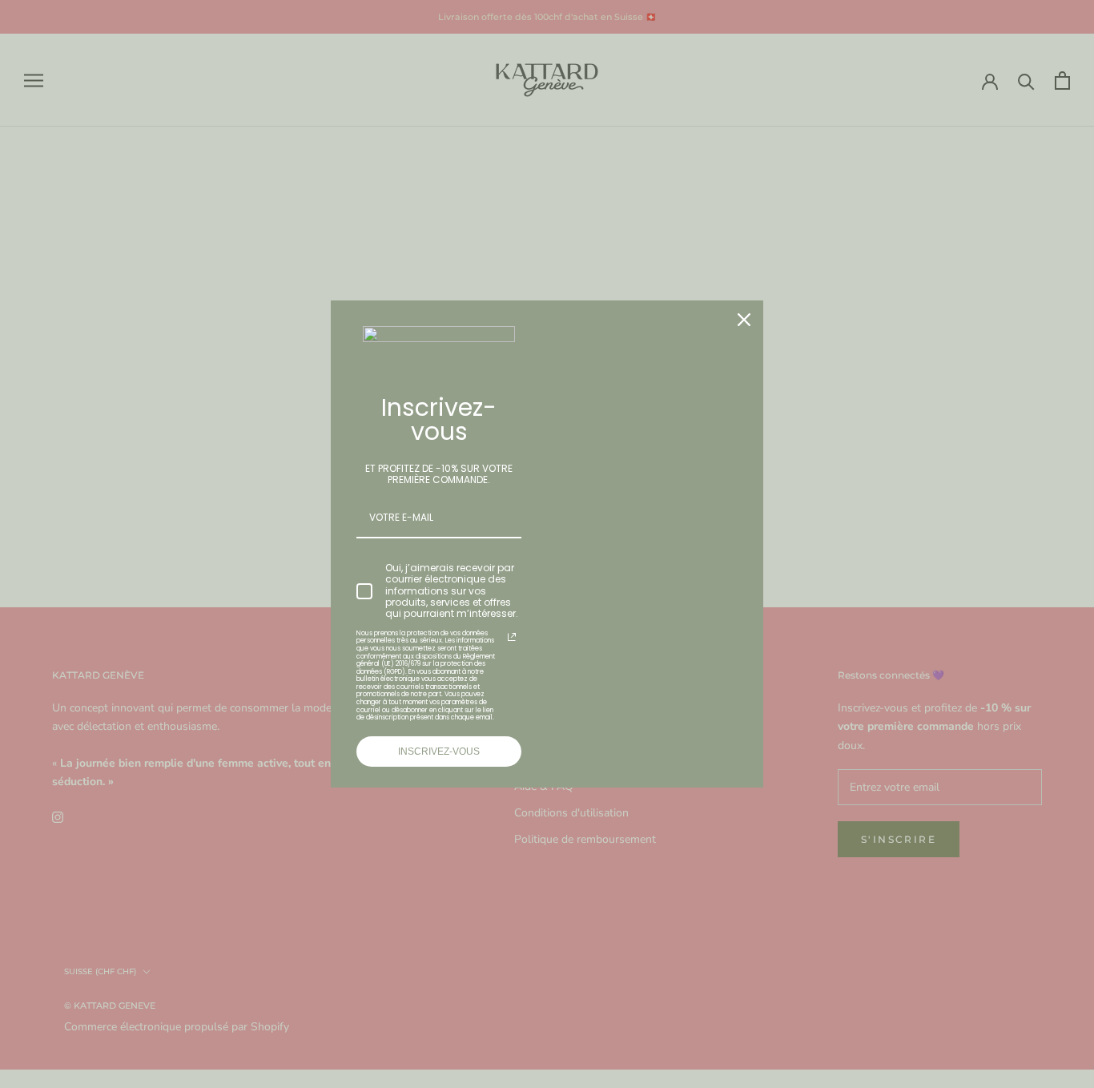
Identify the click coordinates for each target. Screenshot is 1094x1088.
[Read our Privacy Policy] (511, 637)
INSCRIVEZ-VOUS (439, 751)
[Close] (744, 319)
